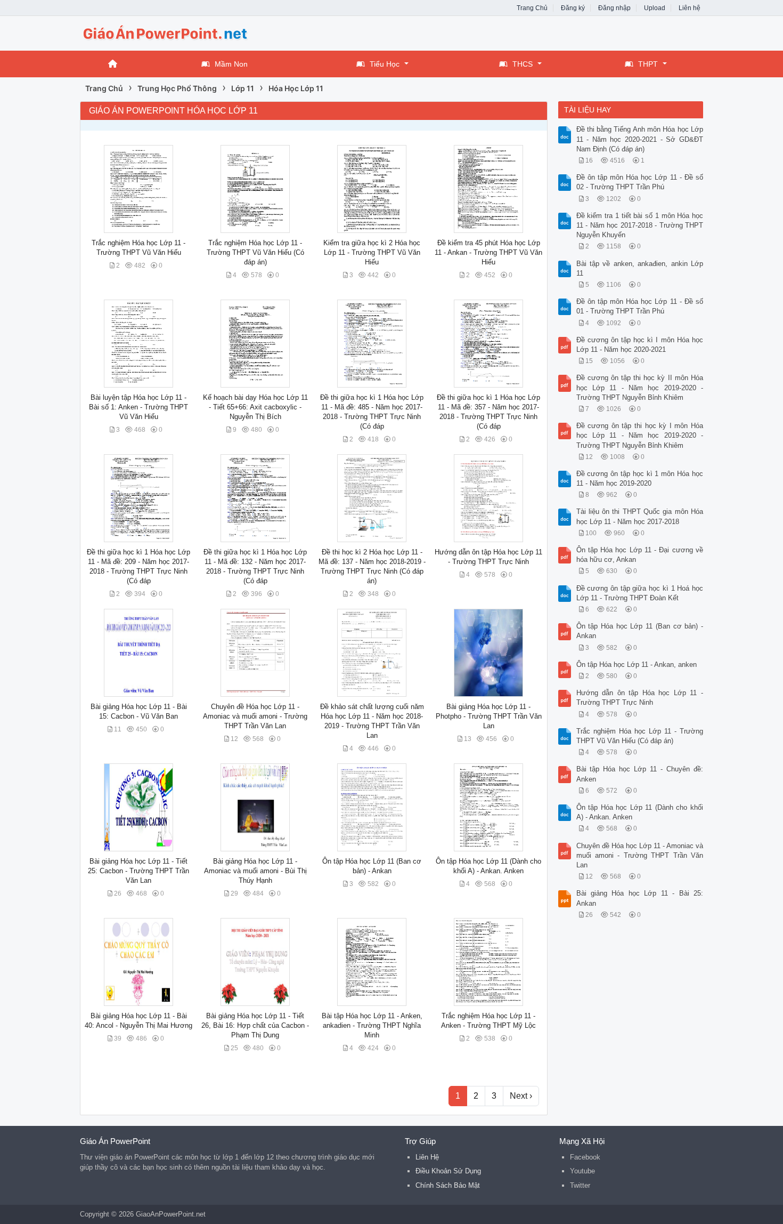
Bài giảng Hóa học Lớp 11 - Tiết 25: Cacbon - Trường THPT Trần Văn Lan (138, 870)
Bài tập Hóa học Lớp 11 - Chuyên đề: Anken (640, 774)
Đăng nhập (614, 8)
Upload (654, 8)
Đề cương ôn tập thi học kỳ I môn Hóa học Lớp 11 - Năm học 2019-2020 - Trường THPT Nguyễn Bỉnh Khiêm (640, 435)
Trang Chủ (532, 8)
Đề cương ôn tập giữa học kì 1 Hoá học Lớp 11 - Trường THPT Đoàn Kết (640, 593)
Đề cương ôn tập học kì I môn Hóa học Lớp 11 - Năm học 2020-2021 (640, 344)
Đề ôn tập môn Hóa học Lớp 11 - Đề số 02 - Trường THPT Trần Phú (640, 182)
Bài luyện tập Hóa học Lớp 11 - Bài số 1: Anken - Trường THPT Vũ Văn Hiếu (138, 407)
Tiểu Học (384, 64)
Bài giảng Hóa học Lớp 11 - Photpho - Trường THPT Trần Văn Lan (489, 716)
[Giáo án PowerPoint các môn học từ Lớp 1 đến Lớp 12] (165, 32)
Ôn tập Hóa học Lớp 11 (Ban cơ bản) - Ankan (640, 631)
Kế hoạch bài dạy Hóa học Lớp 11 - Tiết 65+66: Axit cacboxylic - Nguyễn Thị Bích (255, 407)
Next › (521, 1095)
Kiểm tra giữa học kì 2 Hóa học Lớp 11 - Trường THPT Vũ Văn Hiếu (371, 252)
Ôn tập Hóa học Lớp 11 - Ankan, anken (636, 665)
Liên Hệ (427, 1157)
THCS (522, 64)
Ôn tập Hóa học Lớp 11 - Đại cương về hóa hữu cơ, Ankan (640, 554)
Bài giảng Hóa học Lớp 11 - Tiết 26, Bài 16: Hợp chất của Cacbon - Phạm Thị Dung (255, 1025)
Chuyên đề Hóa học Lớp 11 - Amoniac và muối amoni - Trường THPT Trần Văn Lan (255, 716)
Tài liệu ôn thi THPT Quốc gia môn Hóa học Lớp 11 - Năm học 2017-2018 (640, 516)
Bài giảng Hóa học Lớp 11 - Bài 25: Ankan (640, 898)
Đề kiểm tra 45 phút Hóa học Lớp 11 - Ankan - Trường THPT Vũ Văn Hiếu (488, 252)
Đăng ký (573, 8)
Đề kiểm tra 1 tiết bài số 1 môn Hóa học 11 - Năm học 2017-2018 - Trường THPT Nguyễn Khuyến (640, 225)
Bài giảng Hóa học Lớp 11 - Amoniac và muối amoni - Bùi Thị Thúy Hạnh (255, 870)
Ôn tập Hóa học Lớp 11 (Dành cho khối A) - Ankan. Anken (640, 812)
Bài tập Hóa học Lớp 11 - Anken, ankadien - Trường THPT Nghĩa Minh (372, 1025)
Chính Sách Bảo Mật (447, 1185)
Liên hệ (689, 8)
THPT (648, 64)
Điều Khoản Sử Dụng (448, 1171)
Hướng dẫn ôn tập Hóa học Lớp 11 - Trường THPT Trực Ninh (640, 697)
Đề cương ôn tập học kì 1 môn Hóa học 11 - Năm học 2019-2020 (640, 478)
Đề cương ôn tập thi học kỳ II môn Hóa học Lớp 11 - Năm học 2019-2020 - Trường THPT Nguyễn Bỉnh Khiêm (640, 387)
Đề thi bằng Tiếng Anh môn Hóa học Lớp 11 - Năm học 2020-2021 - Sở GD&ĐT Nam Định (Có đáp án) (640, 138)
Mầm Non (231, 64)
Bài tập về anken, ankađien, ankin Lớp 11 (640, 268)
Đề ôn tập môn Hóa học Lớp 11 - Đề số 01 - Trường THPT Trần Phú (640, 306)
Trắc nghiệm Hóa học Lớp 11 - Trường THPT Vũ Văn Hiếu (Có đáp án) (255, 252)
